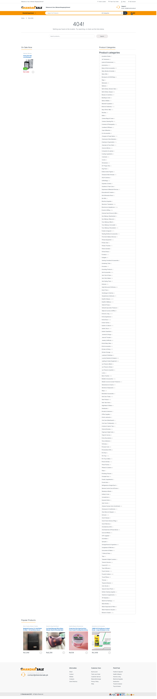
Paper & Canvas (106, 435)
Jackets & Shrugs (106, 334)
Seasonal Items (106, 500)
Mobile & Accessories (107, 378)
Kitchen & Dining (106, 349)
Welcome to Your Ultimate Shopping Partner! (32, 1)
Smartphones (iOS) (107, 526)
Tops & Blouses (106, 568)
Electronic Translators (107, 204)
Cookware (104, 157)
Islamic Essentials (106, 331)
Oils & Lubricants (106, 417)
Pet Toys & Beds (106, 458)
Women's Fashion (106, 612)
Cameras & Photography (108, 124)
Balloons (104, 86)
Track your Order (95, 674)
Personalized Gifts (106, 449)
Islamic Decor (105, 328)
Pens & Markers (106, 441)
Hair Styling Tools (106, 281)
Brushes (104, 112)
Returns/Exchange (96, 679)
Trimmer (104, 580)
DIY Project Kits (106, 165)
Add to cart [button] (33, 72)
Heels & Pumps (106, 305)
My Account (133, 1)
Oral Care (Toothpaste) (108, 423)
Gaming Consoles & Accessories (110, 260)
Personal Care (105, 447)
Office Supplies (106, 414)
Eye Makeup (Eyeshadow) (108, 216)
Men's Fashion (105, 376)
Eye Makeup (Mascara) (108, 219)
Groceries (104, 266)
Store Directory (73, 681)
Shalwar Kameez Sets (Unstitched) (111, 506)
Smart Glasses (105, 518)
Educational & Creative (108, 192)
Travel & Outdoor (106, 574)
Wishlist (71, 676)
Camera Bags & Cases (107, 118)
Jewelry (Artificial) (106, 340)
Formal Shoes (105, 251)
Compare (71, 679)
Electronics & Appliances (108, 207)
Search (102, 36)
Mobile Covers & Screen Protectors (111, 381)
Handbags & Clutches (107, 293)
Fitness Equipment (106, 239)
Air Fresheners (105, 59)
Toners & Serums (106, 562)
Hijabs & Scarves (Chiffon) (108, 310)
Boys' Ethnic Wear (106, 109)
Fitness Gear (105, 242)
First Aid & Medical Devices (109, 236)
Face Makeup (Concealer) (108, 225)
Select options (40, 652)
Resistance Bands (106, 491)
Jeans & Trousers (106, 337)
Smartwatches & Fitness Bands (110, 529)
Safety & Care (105, 494)
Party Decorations (106, 438)
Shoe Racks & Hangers (108, 512)
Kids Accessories (106, 346)
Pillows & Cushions (106, 467)
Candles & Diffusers (107, 127)
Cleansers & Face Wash (108, 145)
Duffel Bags (105, 180)
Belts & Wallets (105, 100)
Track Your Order (114, 1)
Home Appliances (106, 316)
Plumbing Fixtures (106, 473)
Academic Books (106, 56)
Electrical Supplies (106, 201)
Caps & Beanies (106, 130)
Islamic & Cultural (106, 325)
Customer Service (96, 676)
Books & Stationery (107, 106)
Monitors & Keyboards (107, 387)
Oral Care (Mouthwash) (108, 420)
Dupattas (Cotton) (106, 183)
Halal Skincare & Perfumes (109, 287)
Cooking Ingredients (107, 154)
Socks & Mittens (106, 532)
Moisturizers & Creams (107, 384)
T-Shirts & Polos (106, 553)
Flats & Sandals (106, 248)
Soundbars (105, 538)
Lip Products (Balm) (107, 364)
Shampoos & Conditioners (108, 509)
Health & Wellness (106, 302)
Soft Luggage (105, 535)
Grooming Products (107, 269)
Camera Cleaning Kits (107, 121)
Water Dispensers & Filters (108, 606)
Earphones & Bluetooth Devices (110, 189)
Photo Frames (105, 464)
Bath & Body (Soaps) (107, 92)
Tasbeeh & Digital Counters (109, 559)
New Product (105, 399)
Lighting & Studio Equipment (109, 361)
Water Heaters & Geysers (108, 609)
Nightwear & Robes (107, 405)
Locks (103, 373)
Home (22, 18)
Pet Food (104, 452)
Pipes (103, 470)
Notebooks (105, 408)
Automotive (105, 65)
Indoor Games (105, 322)
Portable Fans (105, 476)
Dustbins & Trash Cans (108, 186)
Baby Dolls (104, 74)
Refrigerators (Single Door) (109, 485)
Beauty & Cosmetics (107, 94)
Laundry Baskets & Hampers (109, 358)
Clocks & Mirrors (106, 148)
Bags (103, 80)
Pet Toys (104, 455)
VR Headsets (105, 597)
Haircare (25, 53)
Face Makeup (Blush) (107, 222)
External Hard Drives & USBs (109, 213)
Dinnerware (105, 163)
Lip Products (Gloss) (107, 367)
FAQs (92, 684)
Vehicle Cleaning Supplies (108, 592)
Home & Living (105, 313)
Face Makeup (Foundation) (109, 228)
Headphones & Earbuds (108, 296)
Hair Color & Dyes (106, 275)
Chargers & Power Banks (108, 136)
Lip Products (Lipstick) (108, 370)
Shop (124, 1)
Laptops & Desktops (107, 355)
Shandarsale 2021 (27, 694)
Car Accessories (106, 133)
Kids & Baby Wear (106, 343)
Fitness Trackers (106, 245)
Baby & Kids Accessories (108, 68)
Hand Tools (105, 290)
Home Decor (105, 319)
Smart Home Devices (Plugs (109, 520)
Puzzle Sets (105, 482)
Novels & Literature (107, 411)
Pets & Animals (105, 461)
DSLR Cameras (106, 177)
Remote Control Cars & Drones (110, 488)
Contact (71, 674)
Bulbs (103, 115)
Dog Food (104, 168)
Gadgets (104, 257)
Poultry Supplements (107, 479)
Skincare (104, 515)
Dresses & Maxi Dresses (108, 174)
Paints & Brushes (106, 429)
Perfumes (104, 444)
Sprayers (104, 541)
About (70, 671)
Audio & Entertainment (107, 62)
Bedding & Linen (106, 97)
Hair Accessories (106, 272)
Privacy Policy (95, 681)
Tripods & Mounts (106, 583)
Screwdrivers (105, 497)
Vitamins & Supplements (108, 595)
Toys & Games (105, 571)
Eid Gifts (104, 198)
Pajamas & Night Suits (107, 432)
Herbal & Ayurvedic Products (109, 307)
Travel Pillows (105, 577)
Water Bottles (105, 603)
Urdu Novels (105, 586)
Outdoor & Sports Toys (108, 426)
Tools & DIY (105, 565)
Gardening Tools (106, 263)
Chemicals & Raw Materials (109, 139)
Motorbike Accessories (108, 393)
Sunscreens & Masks (107, 550)
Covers (103, 159)
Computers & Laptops (107, 151)
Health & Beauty (106, 299)
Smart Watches (106, 524)
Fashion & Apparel (106, 231)
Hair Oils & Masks (106, 278)
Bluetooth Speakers (107, 103)
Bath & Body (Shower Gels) (109, 88)
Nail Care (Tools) (106, 396)
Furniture (104, 254)
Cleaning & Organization (108, 142)
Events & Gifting (106, 210)
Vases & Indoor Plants (107, 589)
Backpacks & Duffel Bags (108, 77)
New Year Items (106, 402)
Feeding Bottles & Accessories (110, 234)
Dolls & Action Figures (107, 171)
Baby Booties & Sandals (108, 71)
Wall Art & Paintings (107, 600)
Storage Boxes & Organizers (109, 544)
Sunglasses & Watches (108, 547)
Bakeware (104, 83)
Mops (103, 390)
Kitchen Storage (106, 352)
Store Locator (102, 1)
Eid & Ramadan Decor (107, 195)
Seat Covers (105, 503)
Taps (103, 556)
